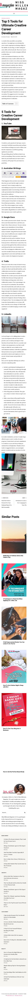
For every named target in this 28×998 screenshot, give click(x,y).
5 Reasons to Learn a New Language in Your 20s (21, 501)
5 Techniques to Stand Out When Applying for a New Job (12, 599)
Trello (6, 261)
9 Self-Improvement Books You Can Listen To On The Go (13, 643)
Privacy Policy (18, 995)
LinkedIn (7, 314)
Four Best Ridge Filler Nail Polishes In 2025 (15, 972)
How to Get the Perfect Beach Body (13, 772)
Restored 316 (10, 995)
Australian (12, 168)
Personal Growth (6, 18)
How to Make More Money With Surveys (14, 859)
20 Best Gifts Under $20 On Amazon (13, 935)
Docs (9, 217)
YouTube (8, 123)
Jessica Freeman (6, 36)
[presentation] (14, 536)
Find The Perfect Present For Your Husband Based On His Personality (7, 502)
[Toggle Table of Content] (15, 103)
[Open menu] (14, 13)
